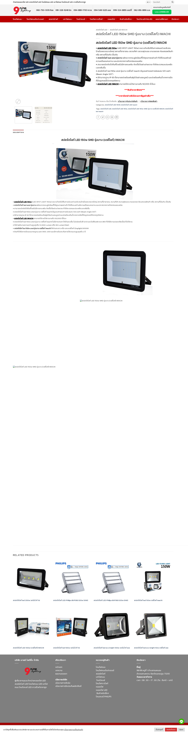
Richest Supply (62, 692)
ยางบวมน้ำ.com (118, 696)
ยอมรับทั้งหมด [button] (171, 730)
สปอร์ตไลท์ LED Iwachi (118, 29)
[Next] (87, 66)
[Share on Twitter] (103, 117)
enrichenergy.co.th (162, 712)
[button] (18, 101)
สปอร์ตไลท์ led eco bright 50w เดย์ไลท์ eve (151, 648)
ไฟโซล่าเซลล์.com (74, 698)
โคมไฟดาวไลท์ (102, 683)
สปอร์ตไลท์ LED (101, 29)
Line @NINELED (162, 12)
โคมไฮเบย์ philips (144, 19)
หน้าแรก (58, 667)
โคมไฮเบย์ (81, 19)
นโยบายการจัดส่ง (62, 682)
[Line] (181, 721)
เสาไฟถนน (67, 19)
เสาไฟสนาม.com (119, 699)
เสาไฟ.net (141, 708)
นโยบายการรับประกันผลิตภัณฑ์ (68, 686)
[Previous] (19, 66)
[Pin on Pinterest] (112, 117)
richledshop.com (104, 699)
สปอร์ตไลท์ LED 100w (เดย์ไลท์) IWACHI (28, 648)
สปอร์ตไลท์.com (62, 701)
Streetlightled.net (145, 712)
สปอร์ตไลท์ (53, 19)
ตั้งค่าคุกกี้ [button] (159, 729)
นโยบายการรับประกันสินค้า (128, 101)
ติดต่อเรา (175, 19)
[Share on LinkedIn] (117, 117)
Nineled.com (86, 701)
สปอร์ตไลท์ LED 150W (112, 105)
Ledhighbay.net (77, 692)
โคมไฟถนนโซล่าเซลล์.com (31, 704)
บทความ (58, 670)
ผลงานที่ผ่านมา (162, 19)
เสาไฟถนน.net (61, 705)
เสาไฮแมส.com (78, 695)
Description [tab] (18, 132)
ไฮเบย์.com (75, 701)
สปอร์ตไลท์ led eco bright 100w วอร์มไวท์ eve (112, 648)
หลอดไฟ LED (101, 690)
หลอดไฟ (111, 19)
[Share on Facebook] (98, 117)
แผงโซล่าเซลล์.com (112, 703)
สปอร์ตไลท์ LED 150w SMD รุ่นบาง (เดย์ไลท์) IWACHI (146, 109)
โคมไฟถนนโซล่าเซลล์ (35, 19)
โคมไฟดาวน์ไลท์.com (36, 699)
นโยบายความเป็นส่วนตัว (73, 730)
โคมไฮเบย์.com (35, 702)
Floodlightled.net (154, 708)
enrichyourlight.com (25, 696)
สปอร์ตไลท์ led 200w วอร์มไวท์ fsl (26, 600)
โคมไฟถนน (17, 19)
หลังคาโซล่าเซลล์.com (116, 709)
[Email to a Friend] (107, 117)
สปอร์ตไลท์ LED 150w (119, 109)
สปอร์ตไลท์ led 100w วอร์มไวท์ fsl (67, 648)
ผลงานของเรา (61, 673)
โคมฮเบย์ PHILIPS (103, 696)
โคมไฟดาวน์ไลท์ (96, 19)
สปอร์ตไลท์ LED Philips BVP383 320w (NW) (111, 600)
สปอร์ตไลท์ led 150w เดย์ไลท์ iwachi (148, 600)
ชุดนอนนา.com (143, 715)
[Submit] (172, 2)
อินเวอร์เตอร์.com (112, 706)
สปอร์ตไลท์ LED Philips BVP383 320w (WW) (70, 600)
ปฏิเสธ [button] (181, 730)
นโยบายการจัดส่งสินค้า (148, 101)
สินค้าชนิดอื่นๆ (126, 19)
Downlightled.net (63, 695)
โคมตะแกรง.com (75, 705)
